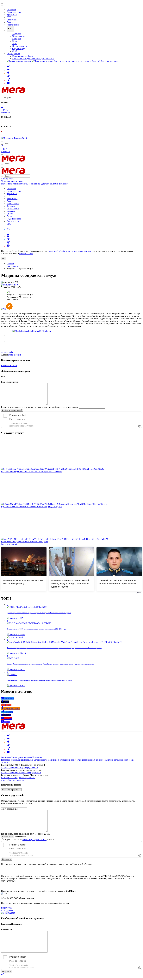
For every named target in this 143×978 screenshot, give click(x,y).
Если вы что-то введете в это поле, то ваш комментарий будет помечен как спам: (39, 407)
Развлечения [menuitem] (13, 25)
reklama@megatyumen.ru (12, 780)
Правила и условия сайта (35, 760)
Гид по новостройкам (22, 56)
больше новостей (9, 544)
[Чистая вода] (34, 138)
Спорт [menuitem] (15, 41)
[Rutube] (8, 80)
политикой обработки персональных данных (69, 251)
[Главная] (33, 92)
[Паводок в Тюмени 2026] (14, 138)
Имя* (3, 376)
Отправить (6, 859)
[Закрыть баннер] (2, 3)
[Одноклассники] (8, 73)
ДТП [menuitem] (9, 17)
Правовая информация (12, 760)
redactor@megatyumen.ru (29, 772)
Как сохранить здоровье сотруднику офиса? (33, 58)
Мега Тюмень (14, 355)
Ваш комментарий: (10, 382)
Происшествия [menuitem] (14, 12)
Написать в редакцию (11, 790)
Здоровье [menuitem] (16, 33)
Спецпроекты (7, 178)
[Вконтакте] (8, 67)
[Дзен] (8, 70)
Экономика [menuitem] (12, 19)
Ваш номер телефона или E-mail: (16, 803)
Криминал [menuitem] (12, 14)
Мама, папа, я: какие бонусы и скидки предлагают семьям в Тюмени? (34, 184)
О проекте (6, 757)
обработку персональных (34, 839)
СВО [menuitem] (14, 51)
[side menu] (2, 5)
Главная (10, 263)
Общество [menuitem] (11, 9)
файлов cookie (26, 253)
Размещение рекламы (21, 757)
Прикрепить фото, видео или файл (25, 834)
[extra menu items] (10, 29)
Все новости (13, 266)
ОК (3, 258)
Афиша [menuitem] (10, 22)
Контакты (37, 757)
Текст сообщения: (9, 809)
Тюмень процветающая (12, 181)
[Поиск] (2, 141)
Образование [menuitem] (18, 36)
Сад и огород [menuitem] (18, 48)
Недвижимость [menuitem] (19, 46)
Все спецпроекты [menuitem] (109, 61)
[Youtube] (8, 83)
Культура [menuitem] (16, 38)
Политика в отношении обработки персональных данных (75, 760)
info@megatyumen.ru (28, 767)
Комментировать (9, 365)
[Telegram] (8, 77)
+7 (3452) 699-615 (27, 777)
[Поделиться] (2, 975)
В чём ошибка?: (8, 929)
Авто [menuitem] (14, 43)
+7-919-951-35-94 (9, 777)
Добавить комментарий (12, 410)
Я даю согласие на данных (29, 839)
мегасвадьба (7, 352)
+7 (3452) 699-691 (9, 767)
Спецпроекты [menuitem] (13, 53)
